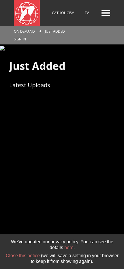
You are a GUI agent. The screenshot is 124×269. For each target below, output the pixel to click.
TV (87, 12)
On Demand (24, 31)
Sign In (20, 39)
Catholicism (63, 12)
